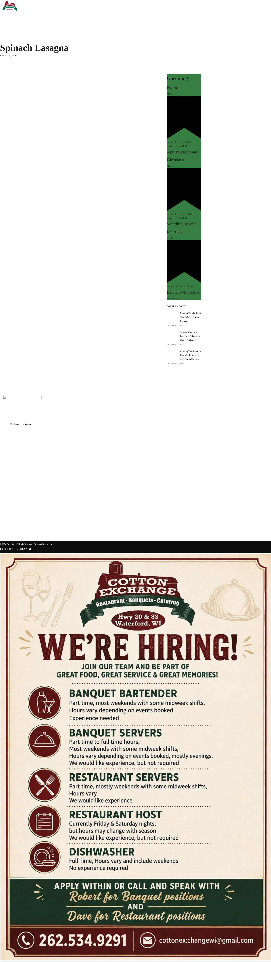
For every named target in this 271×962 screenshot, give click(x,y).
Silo (4, 249)
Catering (7, 281)
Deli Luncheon (11, 230)
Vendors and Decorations (20, 272)
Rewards (7, 33)
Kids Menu (8, 79)
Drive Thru (9, 65)
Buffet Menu (10, 193)
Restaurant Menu (14, 52)
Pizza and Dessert (14, 206)
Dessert (7, 239)
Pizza (5, 234)
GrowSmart (57, 544)
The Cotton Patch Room (18, 216)
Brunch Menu (11, 243)
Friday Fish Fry (12, 74)
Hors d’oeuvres (12, 197)
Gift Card (7, 289)
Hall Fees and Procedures (20, 263)
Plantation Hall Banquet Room (24, 188)
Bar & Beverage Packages (20, 211)
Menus (5, 48)
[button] (31, 88)
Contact (7, 38)
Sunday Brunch (12, 61)
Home (4, 24)
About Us (7, 29)
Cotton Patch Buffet (16, 221)
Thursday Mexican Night (18, 70)
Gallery (7, 42)
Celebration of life (15, 277)
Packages (8, 268)
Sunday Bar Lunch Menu (18, 56)
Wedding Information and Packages (27, 259)
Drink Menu (9, 83)
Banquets (7, 183)
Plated (6, 202)
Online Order (9, 285)
